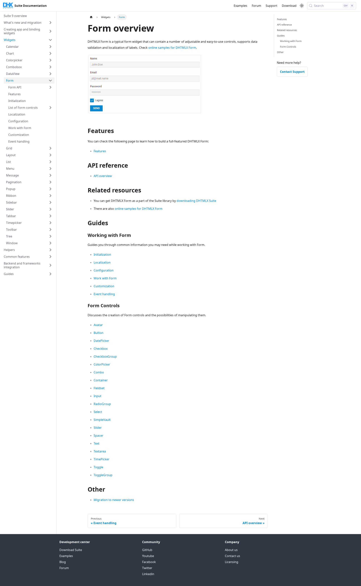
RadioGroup (102, 404)
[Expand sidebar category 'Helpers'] (50, 250)
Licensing (231, 562)
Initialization (102, 254)
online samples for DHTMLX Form (172, 48)
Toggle (98, 467)
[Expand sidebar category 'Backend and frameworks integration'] (50, 265)
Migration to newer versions (114, 500)
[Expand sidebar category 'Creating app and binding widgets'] (50, 31)
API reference (284, 24)
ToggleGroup (103, 475)
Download (289, 6)
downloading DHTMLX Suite (196, 201)
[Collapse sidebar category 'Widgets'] (50, 40)
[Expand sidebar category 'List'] (50, 162)
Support (271, 6)
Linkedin (148, 574)
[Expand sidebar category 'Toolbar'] (50, 229)
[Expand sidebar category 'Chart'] (50, 53)
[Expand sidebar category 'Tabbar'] (50, 216)
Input (97, 396)
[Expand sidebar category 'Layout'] (50, 155)
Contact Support (292, 72)
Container (101, 380)
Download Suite (70, 550)
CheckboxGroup (105, 356)
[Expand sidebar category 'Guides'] (50, 274)
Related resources (287, 30)
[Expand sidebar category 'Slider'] (50, 209)
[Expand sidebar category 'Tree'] (50, 236)
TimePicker (101, 459)
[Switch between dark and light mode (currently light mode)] (302, 6)
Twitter (147, 568)
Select (98, 412)
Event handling (104, 294)
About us (231, 550)
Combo (99, 372)
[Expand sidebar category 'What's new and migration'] (50, 23)
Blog (62, 562)
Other (280, 52)
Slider (98, 428)
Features (100, 151)
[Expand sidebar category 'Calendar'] (50, 47)
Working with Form (291, 41)
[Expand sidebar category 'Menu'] (50, 169)
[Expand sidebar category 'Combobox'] (50, 67)
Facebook (149, 562)
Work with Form (105, 278)
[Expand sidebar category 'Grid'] (50, 148)
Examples (240, 6)
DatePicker (101, 341)
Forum (256, 6)
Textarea (100, 451)
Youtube (148, 556)
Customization (104, 286)
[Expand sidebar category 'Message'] (50, 175)
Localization (102, 262)
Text (96, 443)
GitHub (147, 550)
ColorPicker (102, 364)
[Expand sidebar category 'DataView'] (50, 74)
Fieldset (99, 388)
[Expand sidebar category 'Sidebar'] (50, 202)
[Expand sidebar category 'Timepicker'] (50, 223)
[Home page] (91, 17)
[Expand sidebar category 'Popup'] (50, 189)
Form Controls (288, 46)
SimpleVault (102, 420)
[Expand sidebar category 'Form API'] (50, 87)
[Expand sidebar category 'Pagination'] (50, 182)
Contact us (232, 556)
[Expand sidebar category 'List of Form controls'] (50, 108)
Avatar (98, 325)
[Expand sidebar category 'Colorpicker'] (50, 60)
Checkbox (101, 349)
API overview (103, 176)
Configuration (104, 270)
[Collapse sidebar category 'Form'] (50, 81)
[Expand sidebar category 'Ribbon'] (50, 196)
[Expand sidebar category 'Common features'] (50, 257)
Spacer (98, 435)
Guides (281, 35)
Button (98, 333)
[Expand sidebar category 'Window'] (50, 243)
